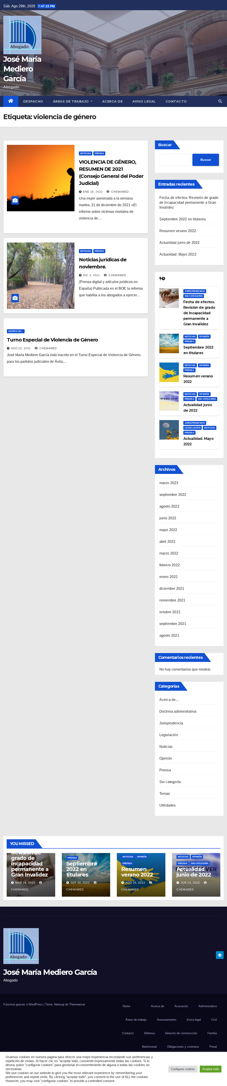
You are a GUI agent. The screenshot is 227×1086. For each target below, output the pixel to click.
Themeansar (77, 1004)
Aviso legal (144, 101)
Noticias (85, 153)
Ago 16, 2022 (135, 882)
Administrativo (207, 1006)
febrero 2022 (169, 565)
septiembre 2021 (172, 624)
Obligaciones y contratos (183, 1046)
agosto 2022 (169, 506)
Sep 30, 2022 (80, 882)
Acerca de (112, 101)
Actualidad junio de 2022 (179, 242)
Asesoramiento (166, 1019)
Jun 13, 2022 (190, 882)
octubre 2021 (169, 612)
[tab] (160, 279)
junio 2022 (167, 518)
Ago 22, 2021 (21, 348)
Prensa (99, 153)
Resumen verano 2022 (177, 231)
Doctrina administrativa (178, 711)
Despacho (33, 101)
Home (126, 1006)
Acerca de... (15, 331)
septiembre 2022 (172, 494)
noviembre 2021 (172, 600)
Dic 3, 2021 (91, 275)
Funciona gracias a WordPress (23, 1004)
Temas (164, 793)
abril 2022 (167, 541)
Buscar (165, 145)
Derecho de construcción (181, 1033)
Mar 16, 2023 (25, 882)
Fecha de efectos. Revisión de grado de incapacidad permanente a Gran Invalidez (189, 202)
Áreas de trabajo (71, 101)
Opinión (204, 336)
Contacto (176, 101)
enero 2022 (168, 577)
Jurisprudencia (195, 291)
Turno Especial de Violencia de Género (52, 340)
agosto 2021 (169, 635)
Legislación (192, 428)
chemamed (119, 191)
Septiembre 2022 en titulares (182, 219)
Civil (214, 1019)
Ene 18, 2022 (93, 191)
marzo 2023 (168, 483)
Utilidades (167, 805)
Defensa (149, 1033)
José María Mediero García (22, 68)
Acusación (181, 1006)
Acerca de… (169, 700)
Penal (213, 1046)
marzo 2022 (168, 553)
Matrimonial (149, 1046)
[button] (220, 101)
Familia (212, 1033)
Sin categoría (194, 296)
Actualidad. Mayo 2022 (177, 254)
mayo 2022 (168, 530)
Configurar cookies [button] (183, 1069)
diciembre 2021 (171, 588)
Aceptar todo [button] (210, 1069)
